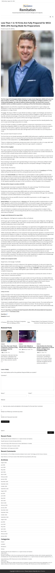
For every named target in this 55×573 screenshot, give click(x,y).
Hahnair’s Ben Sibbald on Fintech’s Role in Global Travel (27, 346)
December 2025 (4, 481)
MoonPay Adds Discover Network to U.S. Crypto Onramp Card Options (16, 438)
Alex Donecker (4, 454)
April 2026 (3, 472)
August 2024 (4, 519)
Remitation (28, 10)
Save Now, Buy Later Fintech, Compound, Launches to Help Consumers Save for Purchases (9, 348)
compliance (43, 170)
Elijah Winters (4, 456)
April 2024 (3, 529)
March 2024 (3, 531)
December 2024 (4, 510)
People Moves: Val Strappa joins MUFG (9, 448)
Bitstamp (24, 201)
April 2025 (3, 500)
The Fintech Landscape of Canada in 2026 (10, 445)
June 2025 (3, 495)
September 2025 (4, 488)
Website (3, 399)
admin (20, 349)
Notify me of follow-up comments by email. (12, 411)
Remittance (3, 546)
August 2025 (4, 491)
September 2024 (4, 517)
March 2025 (3, 503)
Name (3, 393)
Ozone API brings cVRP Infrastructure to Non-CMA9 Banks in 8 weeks (16, 443)
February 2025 (4, 505)
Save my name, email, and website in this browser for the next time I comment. (23, 406)
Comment (4, 375)
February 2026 (4, 476)
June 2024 (3, 524)
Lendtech (3, 544)
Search (2, 430)
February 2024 (4, 533)
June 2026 (3, 467)
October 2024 (4, 514)
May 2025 (3, 498)
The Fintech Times (14, 311)
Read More (4, 314)
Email (30, 393)
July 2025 (3, 493)
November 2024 (4, 512)
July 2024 (3, 522)
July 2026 (3, 465)
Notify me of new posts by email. (9, 417)
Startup (2, 549)
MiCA (2, 107)
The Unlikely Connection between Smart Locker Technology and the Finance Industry (28, 454)
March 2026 (3, 474)
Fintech (8, 316)
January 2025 (4, 507)
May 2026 (3, 469)
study (4, 113)
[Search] (52, 17)
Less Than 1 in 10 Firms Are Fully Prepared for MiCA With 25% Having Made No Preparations (29, 310)
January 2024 (4, 536)
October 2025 (4, 486)
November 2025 (4, 484)
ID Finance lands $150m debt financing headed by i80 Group (22, 456)
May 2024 (3, 526)
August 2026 (4, 462)
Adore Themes (41, 571)
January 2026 (4, 479)
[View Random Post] (50, 17)
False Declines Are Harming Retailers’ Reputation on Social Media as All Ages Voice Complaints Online (45, 348)
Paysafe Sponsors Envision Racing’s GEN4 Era (11, 441)
